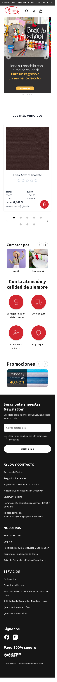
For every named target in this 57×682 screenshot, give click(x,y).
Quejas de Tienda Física (15, 613)
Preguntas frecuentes (15, 478)
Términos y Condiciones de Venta (21, 554)
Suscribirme (27, 449)
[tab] (23, 94)
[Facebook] (7, 637)
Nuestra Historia (12, 535)
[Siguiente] (45, 244)
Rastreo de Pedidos (14, 472)
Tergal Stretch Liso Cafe (27, 175)
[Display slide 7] (27, 224)
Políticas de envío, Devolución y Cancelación (26, 548)
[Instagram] (15, 637)
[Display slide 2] (20, 217)
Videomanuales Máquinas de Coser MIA (23, 490)
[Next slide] (46, 57)
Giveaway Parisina (13, 497)
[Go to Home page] (11, 10)
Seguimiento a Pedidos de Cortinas (22, 484)
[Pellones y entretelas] (27, 378)
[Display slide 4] (34, 217)
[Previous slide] (8, 57)
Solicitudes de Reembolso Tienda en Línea (25, 601)
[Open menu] (48, 11)
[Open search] (27, 11)
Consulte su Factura (14, 585)
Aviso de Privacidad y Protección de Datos (25, 560)
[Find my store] (33, 11)
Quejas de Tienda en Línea (17, 607)
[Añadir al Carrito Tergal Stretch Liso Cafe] (44, 204)
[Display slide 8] (34, 224)
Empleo (8, 541)
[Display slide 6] (20, 224)
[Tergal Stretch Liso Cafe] (27, 148)
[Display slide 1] (14, 217)
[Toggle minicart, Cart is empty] (41, 11)
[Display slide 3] (27, 217)
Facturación (10, 579)
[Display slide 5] (40, 217)
